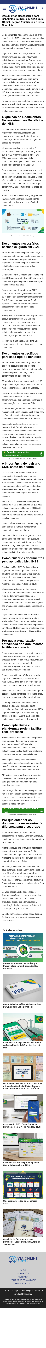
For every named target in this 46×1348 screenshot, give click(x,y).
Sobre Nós (23, 1273)
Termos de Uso (23, 1283)
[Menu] (4, 8)
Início (23, 1270)
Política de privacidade (23, 1280)
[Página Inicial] (23, 8)
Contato (23, 1277)
